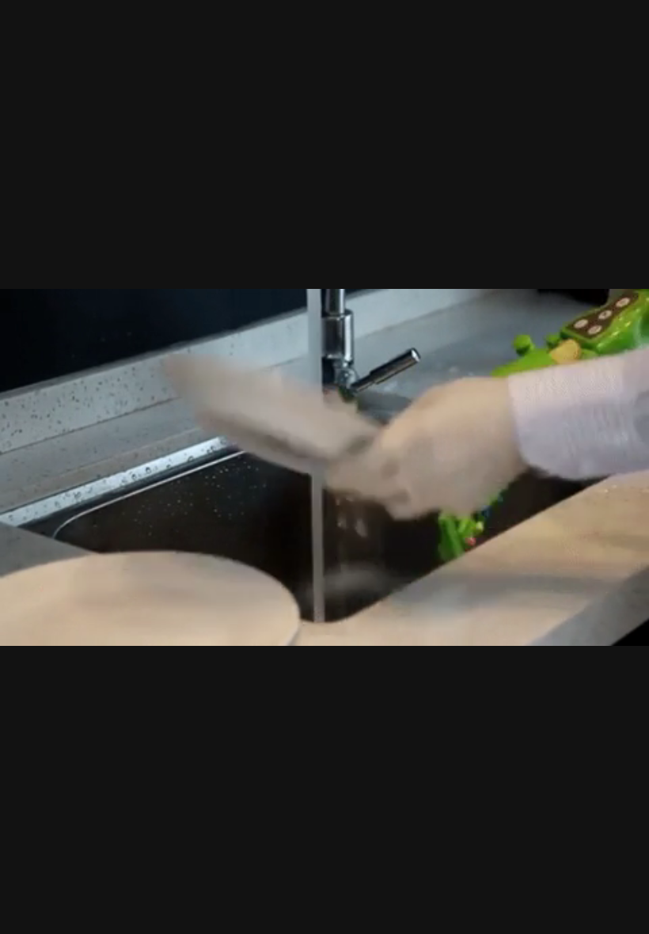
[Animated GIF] (324, 467)
